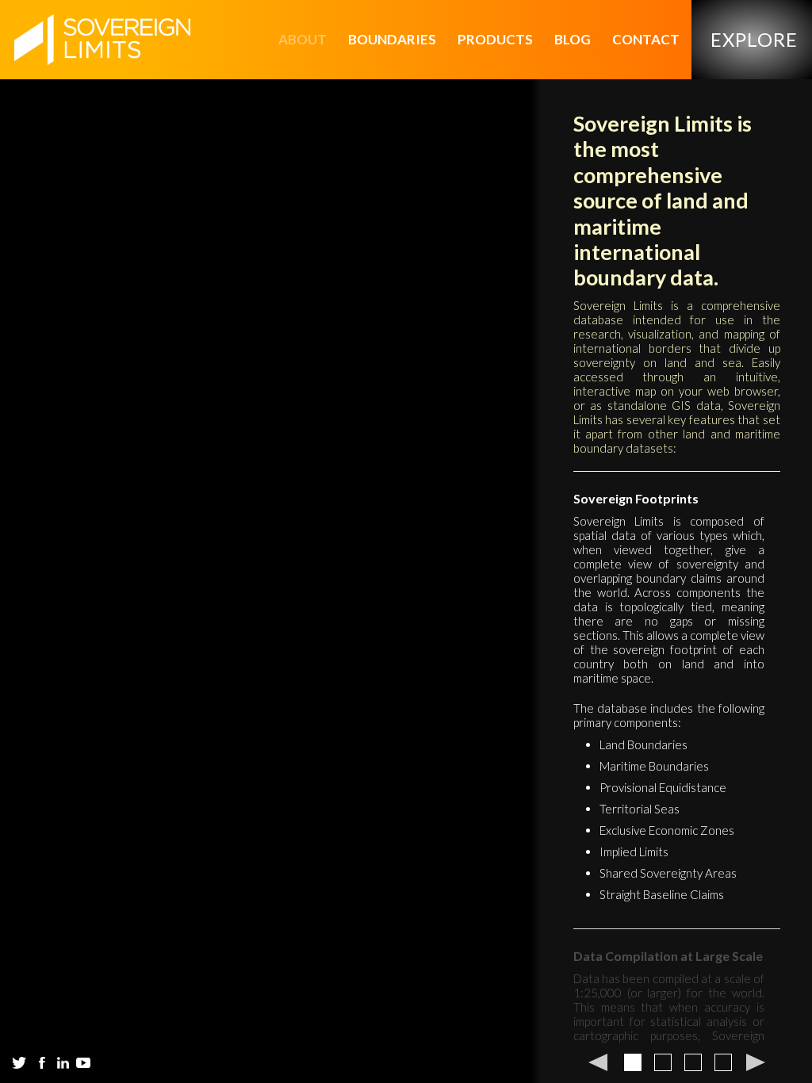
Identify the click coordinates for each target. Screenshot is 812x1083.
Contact (646, 39)
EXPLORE (754, 39)
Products (495, 39)
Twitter (19, 1063)
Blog (572, 39)
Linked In (63, 1063)
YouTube (83, 1063)
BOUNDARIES (392, 39)
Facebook (42, 1063)
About (302, 39)
